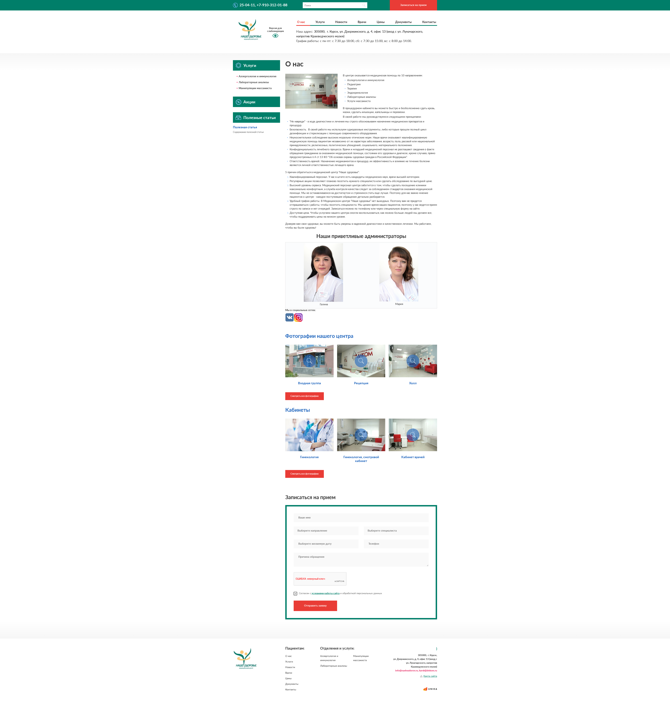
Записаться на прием (413, 5)
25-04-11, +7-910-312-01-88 (263, 5)
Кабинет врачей (413, 457)
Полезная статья (245, 127)
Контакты (429, 22)
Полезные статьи (259, 118)
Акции (249, 102)
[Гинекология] (309, 435)
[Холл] (413, 361)
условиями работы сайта (325, 593)
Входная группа (309, 383)
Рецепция (361, 383)
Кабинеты (297, 410)
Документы (403, 22)
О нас (301, 22)
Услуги (320, 22)
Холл (413, 383)
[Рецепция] (361, 361)
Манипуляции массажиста (255, 88)
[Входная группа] (309, 361)
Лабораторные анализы (254, 82)
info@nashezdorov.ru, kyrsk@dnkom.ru (416, 670)
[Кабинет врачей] (413, 435)
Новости (341, 22)
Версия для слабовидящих (275, 29)
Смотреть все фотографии (305, 396)
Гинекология (309, 457)
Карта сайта (430, 676)
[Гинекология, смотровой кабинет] (361, 435)
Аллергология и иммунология (257, 76)
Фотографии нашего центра (319, 336)
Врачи (362, 22)
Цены (381, 22)
